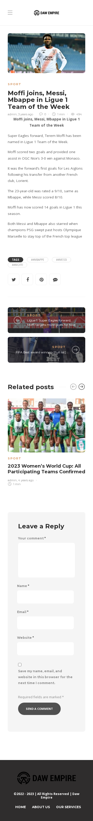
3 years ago (25, 114)
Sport (14, 84)
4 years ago (26, 480)
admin (12, 114)
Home (20, 807)
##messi (61, 259)
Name (23, 586)
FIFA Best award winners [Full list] (41, 352)
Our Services (68, 807)
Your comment (32, 538)
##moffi (17, 265)
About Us (41, 807)
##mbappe (37, 259)
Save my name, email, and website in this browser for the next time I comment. (45, 677)
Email (22, 612)
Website (25, 638)
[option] (46, 441)
